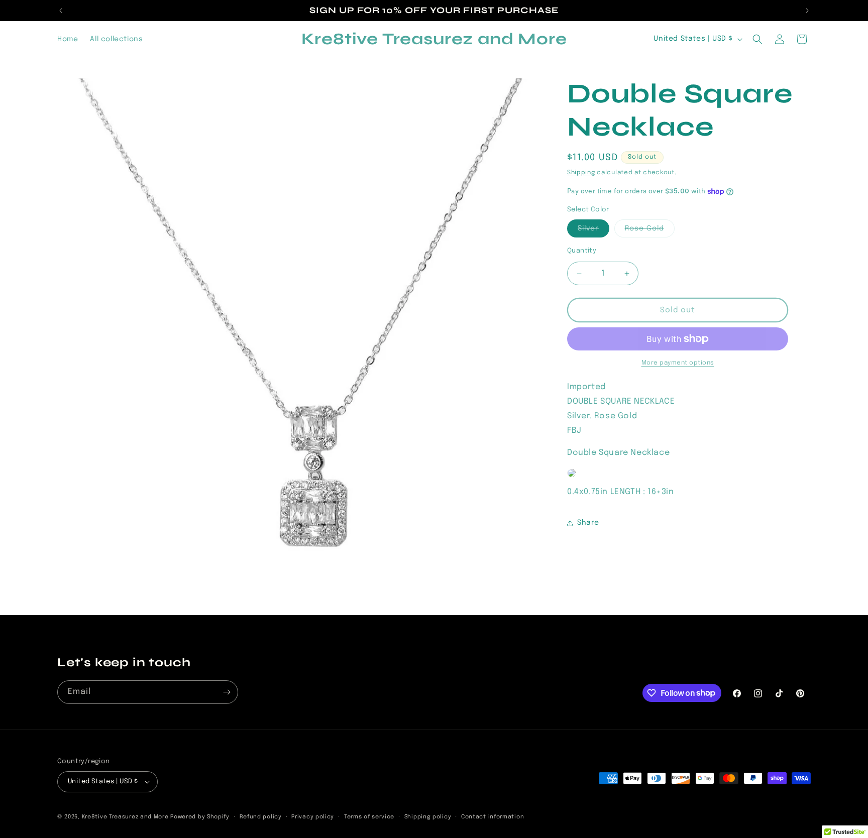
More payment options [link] (677, 363)
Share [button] (588, 522)
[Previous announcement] (61, 10)
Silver (593, 230)
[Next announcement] (807, 10)
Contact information (492, 817)
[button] (757, 39)
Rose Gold (650, 230)
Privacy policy (312, 817)
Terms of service (369, 817)
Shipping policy (428, 817)
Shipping (581, 173)
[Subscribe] (226, 692)
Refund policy (261, 817)
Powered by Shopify (200, 817)
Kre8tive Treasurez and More (125, 817)
